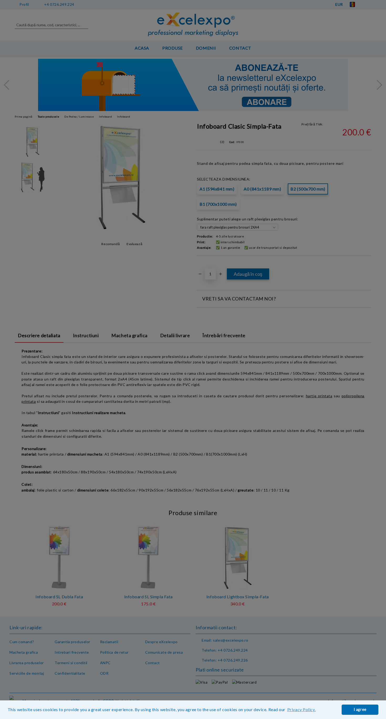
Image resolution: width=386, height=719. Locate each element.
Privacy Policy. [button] (301, 709)
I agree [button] (360, 709)
